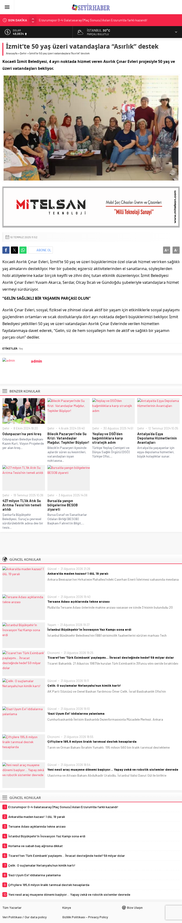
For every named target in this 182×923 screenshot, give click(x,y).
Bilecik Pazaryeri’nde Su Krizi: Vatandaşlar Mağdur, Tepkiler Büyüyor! (68, 438)
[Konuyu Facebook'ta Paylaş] (5, 250)
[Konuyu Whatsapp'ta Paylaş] (23, 250)
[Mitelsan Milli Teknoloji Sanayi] (91, 207)
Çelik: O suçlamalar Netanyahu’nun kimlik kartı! (84, 685)
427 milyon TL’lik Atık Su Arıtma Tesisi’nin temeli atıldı (21, 505)
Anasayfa (12, 53)
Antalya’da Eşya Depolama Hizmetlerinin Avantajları (157, 438)
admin (36, 361)
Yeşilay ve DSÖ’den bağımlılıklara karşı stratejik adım (107, 438)
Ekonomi (53, 653)
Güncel (52, 569)
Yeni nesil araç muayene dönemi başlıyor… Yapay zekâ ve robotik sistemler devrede (112, 769)
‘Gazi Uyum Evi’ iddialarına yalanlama (76, 713)
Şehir (23, 53)
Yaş (21, 348)
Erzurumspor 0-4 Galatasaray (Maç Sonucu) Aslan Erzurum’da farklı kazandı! (93, 20)
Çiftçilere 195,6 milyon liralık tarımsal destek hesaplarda (91, 741)
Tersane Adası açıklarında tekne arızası (78, 601)
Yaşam (51, 625)
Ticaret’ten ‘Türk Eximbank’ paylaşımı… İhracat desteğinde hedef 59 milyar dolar (110, 657)
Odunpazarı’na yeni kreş (21, 434)
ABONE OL (43, 250)
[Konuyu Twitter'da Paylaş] (14, 250)
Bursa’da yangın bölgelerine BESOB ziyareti (62, 505)
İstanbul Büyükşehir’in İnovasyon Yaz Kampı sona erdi (89, 629)
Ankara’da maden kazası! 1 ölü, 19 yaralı (77, 573)
